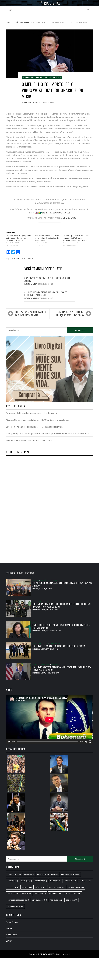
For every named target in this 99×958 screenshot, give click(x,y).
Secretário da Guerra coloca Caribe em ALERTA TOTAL (29, 440)
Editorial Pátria (30, 102)
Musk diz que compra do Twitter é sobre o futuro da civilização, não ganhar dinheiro (47, 237)
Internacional (28, 77)
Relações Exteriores (53, 77)
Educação (55, 881)
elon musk (16, 258)
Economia (41, 881)
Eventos (27, 887)
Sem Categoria (56, 580)
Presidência (44, 580)
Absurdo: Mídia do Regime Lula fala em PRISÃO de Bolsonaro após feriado (45, 293)
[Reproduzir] (9, 741)
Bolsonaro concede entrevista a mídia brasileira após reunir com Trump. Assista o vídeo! (61, 668)
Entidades (85, 881)
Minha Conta (11, 934)
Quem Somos (12, 922)
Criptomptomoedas (70, 874)
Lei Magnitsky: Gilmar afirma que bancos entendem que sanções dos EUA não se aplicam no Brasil (47, 433)
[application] (49, 719)
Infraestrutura (56, 887)
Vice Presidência (15, 906)
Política (39, 77)
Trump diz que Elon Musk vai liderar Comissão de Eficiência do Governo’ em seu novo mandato (75, 237)
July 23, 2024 (69, 217)
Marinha (26, 894)
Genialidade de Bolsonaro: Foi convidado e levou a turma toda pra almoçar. (62, 584)
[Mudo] (86, 741)
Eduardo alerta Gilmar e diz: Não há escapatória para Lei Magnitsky (34, 426)
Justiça (13, 894)
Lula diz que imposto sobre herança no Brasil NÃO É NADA (69, 313)
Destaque (26, 881)
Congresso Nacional (47, 874)
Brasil (34, 622)
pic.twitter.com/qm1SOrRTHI (56, 212)
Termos (9, 928)
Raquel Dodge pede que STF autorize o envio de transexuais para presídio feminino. (61, 626)
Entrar (8, 941)
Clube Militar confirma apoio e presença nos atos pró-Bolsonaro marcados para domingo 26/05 (61, 605)
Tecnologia (56, 900)
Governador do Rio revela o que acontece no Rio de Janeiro (47, 279)
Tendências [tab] (29, 573)
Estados (13, 887)
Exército (40, 887)
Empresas (70, 881)
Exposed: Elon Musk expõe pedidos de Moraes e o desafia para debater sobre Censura (19, 237)
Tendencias (71, 900)
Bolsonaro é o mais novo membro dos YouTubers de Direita (58, 646)
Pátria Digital (49, 3)
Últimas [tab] (20, 573)
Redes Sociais (55, 643)
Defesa (34, 601)
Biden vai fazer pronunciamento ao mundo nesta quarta (30, 313)
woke (30, 258)
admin (36, 588)
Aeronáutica (14, 874)
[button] (49, 369)
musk (24, 258)
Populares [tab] (10, 573)
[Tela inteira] (90, 741)
